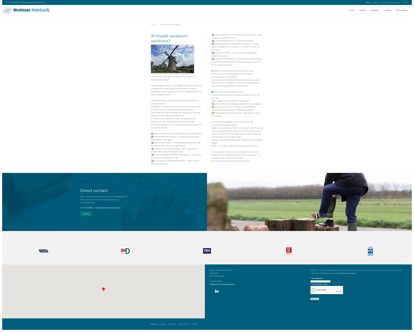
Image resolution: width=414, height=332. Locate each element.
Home (352, 10)
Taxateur (387, 10)
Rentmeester (402, 10)
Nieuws (368, 2)
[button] (103, 289)
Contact (405, 2)
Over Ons (385, 2)
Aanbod (362, 10)
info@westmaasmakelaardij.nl (108, 208)
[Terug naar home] (25, 10)
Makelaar (375, 10)
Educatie (376, 2)
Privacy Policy (395, 2)
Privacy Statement (348, 273)
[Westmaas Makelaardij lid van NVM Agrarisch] (288, 251)
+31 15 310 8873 (86, 208)
